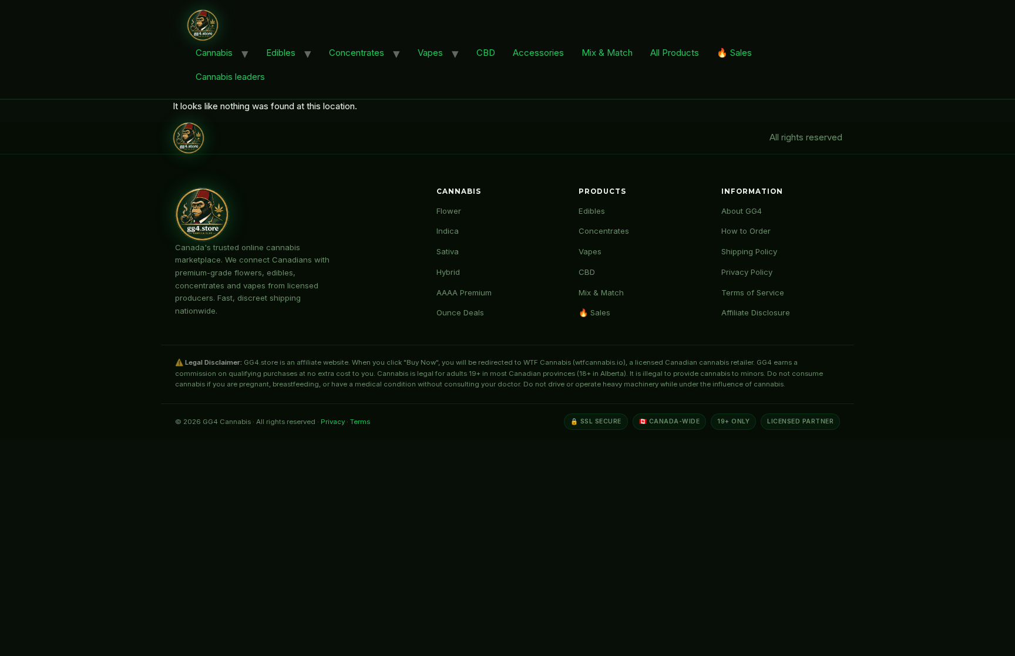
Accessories (538, 52)
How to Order (746, 231)
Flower (448, 211)
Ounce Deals (460, 312)
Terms (360, 422)
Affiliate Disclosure (755, 312)
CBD (485, 52)
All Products (674, 52)
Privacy (333, 422)
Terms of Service (752, 292)
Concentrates (356, 52)
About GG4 (741, 211)
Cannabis (214, 52)
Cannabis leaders (230, 76)
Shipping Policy (749, 251)
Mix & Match (607, 52)
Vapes (430, 52)
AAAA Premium (464, 292)
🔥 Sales (734, 52)
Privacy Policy (746, 272)
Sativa (447, 251)
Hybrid (448, 272)
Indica (447, 231)
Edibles (280, 52)
